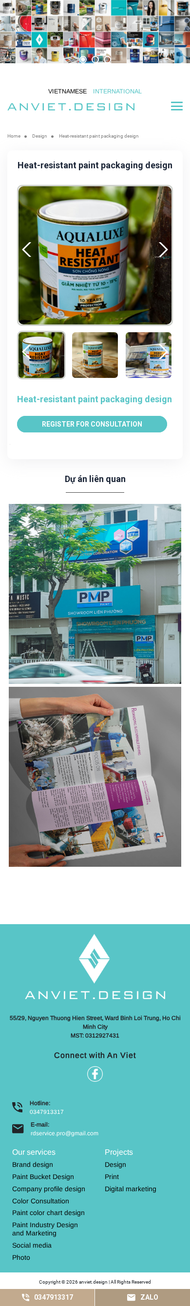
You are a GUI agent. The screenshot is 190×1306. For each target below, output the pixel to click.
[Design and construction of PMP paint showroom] (95, 593)
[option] (95, 31)
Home (13, 136)
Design (39, 136)
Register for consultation (92, 424)
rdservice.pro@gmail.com (64, 1133)
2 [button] (95, 59)
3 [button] (107, 59)
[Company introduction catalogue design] (95, 776)
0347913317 (47, 1112)
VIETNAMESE (67, 91)
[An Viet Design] (95, 965)
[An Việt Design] (70, 106)
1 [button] (83, 59)
